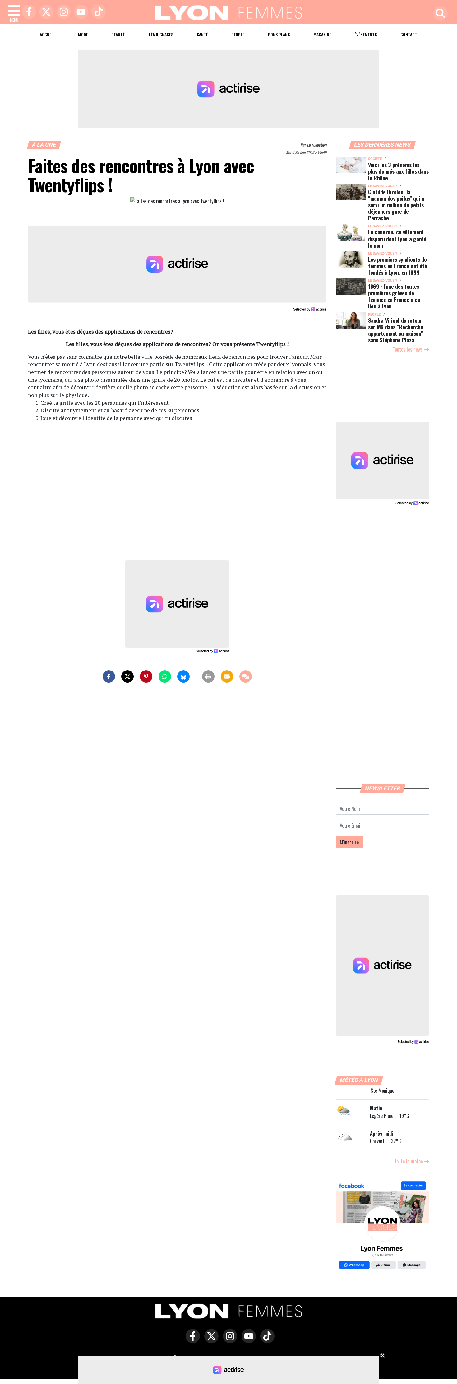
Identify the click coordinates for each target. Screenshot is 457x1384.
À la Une (44, 145)
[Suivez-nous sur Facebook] (382, 1226)
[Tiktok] (97, 12)
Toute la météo (409, 1161)
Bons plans (279, 34)
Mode (83, 34)
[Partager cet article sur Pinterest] (146, 676)
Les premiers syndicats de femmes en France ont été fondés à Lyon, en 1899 (397, 265)
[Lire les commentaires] (245, 676)
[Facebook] (27, 12)
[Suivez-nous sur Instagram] (228, 1340)
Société (375, 159)
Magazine (322, 34)
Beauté (118, 34)
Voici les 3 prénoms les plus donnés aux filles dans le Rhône (398, 171)
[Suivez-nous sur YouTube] (247, 1340)
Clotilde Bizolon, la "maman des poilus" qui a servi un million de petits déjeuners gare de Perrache (396, 205)
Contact (408, 34)
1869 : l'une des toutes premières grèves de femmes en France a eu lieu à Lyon (394, 296)
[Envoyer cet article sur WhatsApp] (165, 676)
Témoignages (160, 34)
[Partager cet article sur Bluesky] (183, 676)
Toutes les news (408, 349)
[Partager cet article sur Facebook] (109, 676)
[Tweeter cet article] (127, 676)
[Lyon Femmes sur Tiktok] (266, 1340)
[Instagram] (62, 12)
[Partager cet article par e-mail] (227, 676)
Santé (202, 34)
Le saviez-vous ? (382, 186)
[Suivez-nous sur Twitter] (210, 1340)
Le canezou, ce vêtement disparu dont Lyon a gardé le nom (397, 238)
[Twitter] (44, 12)
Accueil (47, 34)
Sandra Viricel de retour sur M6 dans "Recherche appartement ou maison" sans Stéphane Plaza (395, 330)
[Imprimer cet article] (208, 676)
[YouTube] (79, 12)
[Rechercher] (439, 14)
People (237, 34)
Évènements (365, 34)
